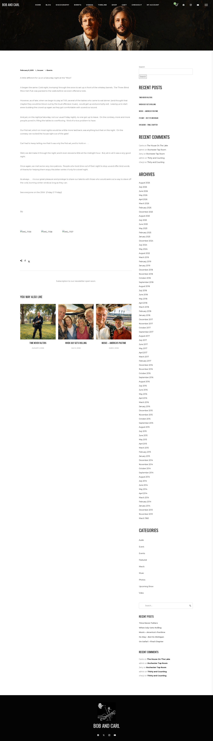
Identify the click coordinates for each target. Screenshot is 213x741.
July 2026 (143, 187)
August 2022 (144, 253)
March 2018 (144, 307)
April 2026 (143, 199)
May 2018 (143, 299)
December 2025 (146, 212)
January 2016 (144, 406)
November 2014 (146, 464)
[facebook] (184, 5)
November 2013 (146, 514)
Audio (141, 540)
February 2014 (145, 502)
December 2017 (146, 319)
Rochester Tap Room (157, 150)
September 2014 (146, 473)
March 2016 (144, 402)
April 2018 (143, 303)
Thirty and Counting (156, 158)
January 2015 (144, 456)
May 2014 (143, 489)
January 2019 (144, 266)
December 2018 (146, 270)
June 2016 (143, 390)
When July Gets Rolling (147, 104)
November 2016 (146, 369)
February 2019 (145, 261)
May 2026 (143, 195)
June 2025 (143, 224)
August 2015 (144, 427)
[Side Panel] (206, 5)
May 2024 (143, 249)
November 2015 (146, 415)
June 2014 (143, 485)
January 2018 (144, 315)
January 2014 (144, 506)
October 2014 (145, 468)
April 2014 (143, 493)
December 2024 (146, 241)
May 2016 (143, 394)
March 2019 (144, 257)
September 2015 (146, 423)
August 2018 (144, 286)
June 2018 (143, 294)
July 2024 (143, 245)
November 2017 (146, 324)
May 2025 (143, 228)
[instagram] (191, 5)
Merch (141, 566)
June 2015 (143, 435)
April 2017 (143, 353)
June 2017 (143, 344)
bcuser (40, 70)
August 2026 (144, 183)
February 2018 (145, 311)
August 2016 (144, 381)
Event (141, 547)
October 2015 (144, 419)
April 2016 (143, 398)
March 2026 (144, 203)
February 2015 (145, 452)
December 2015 (146, 410)
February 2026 (145, 208)
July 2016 (143, 386)
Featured (143, 560)
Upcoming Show (146, 586)
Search (142, 67)
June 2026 (143, 191)
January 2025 (144, 237)
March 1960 (144, 518)
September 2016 (146, 377)
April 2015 (143, 444)
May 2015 (143, 439)
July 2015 (143, 431)
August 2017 (144, 336)
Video (141, 593)
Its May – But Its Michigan (148, 118)
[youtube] (198, 5)
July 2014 (143, 481)
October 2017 (145, 328)
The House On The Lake (157, 145)
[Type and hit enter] (190, 606)
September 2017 (146, 332)
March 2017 (144, 357)
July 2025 (143, 220)
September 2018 (146, 282)
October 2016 (145, 373)
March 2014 (144, 497)
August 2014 (144, 477)
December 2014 (146, 460)
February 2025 (145, 232)
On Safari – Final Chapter (148, 124)
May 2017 (143, 348)
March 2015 (144, 448)
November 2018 (146, 274)
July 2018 (143, 290)
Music (141, 573)
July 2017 (143, 340)
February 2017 (145, 361)
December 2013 (146, 510)
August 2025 (144, 216)
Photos (142, 580)
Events (49, 70)
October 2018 (145, 278)
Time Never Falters (145, 97)
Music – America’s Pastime (148, 111)
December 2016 (146, 365)
